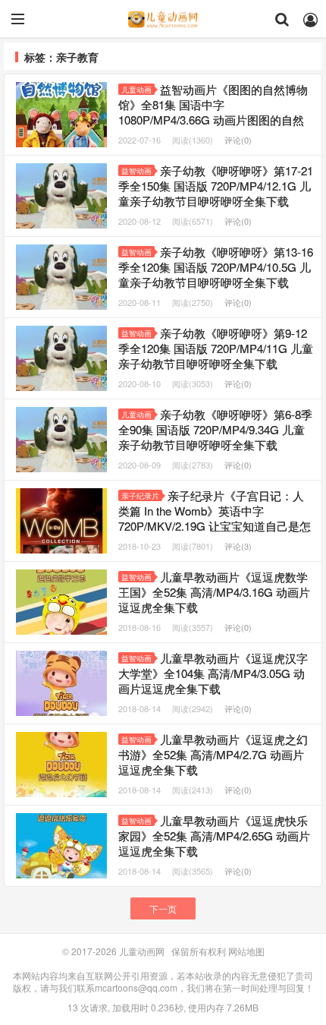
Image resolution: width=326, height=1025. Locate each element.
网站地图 (246, 951)
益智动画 (136, 171)
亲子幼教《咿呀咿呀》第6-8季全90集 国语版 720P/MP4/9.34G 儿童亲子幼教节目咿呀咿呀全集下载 (215, 429)
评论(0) (238, 140)
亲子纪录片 (140, 495)
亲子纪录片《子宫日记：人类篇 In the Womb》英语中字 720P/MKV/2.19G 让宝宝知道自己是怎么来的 (214, 518)
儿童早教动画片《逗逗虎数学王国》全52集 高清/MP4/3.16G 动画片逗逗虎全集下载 (214, 592)
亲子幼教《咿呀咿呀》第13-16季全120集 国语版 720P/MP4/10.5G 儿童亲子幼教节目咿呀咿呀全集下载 (215, 267)
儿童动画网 (163, 19)
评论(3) (238, 546)
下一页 (163, 908)
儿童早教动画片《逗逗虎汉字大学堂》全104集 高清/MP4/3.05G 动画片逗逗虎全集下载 (213, 673)
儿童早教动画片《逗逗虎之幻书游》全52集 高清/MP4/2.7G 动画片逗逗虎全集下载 (213, 754)
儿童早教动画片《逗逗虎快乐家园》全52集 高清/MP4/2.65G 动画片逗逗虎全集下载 (214, 835)
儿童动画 (136, 89)
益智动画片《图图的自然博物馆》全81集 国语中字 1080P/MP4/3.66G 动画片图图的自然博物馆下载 (213, 112)
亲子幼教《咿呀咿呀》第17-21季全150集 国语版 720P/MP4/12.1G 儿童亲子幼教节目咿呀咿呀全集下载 (215, 185)
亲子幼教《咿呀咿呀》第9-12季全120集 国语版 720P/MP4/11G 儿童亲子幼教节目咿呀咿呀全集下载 (215, 348)
